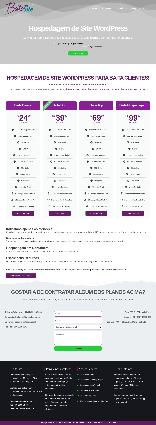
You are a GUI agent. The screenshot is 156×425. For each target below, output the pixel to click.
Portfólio (122, 8)
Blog (133, 8)
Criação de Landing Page (129, 89)
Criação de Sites (68, 89)
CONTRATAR (23, 213)
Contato (144, 8)
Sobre (94, 8)
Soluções (106, 8)
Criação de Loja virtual (96, 89)
